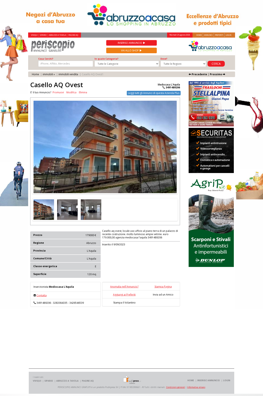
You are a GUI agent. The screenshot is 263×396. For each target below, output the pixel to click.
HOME (190, 380)
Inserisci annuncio (130, 43)
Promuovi (58, 92)
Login (228, 35)
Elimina (83, 92)
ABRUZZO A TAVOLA (57, 35)
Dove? (163, 58)
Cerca (216, 64)
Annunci (208, 35)
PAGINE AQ (73, 35)
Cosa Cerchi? (45, 58)
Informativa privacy (196, 387)
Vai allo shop (130, 50)
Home (199, 35)
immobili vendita (68, 74)
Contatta (42, 295)
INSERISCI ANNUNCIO (208, 380)
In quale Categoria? (106, 58)
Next (184, 147)
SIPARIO (43, 35)
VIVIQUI (34, 35)
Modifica (71, 92)
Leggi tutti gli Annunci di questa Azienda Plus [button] (153, 93)
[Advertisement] (108, 339)
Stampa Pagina (163, 286)
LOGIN (226, 380)
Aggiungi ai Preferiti (124, 294)
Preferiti (219, 35)
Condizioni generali (175, 387)
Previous (26, 147)
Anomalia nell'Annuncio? (124, 286)
